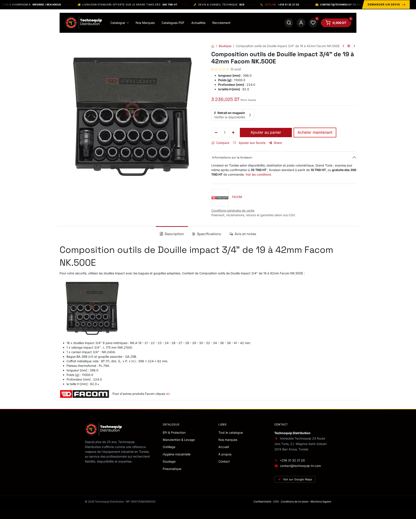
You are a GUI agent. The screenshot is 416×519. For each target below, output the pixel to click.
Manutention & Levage (179, 440)
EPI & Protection (174, 432)
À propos (224, 454)
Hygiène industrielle (176, 454)
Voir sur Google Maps (297, 479)
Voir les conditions (258, 174)
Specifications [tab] (208, 234)
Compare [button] (222, 143)
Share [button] (278, 143)
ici (167, 393)
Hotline (282, 4)
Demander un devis (384, 4)
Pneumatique (172, 469)
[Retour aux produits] (348, 46)
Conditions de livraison (295, 501)
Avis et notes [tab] (245, 234)
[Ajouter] (233, 133)
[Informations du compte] (301, 22)
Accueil (223, 447)
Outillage (169, 447)
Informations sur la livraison (231, 157)
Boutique (225, 46)
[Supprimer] (216, 133)
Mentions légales (320, 501)
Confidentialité (262, 501)
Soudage (169, 461)
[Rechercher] (288, 22)
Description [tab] (174, 234)
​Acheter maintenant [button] (314, 132)
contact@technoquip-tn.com (300, 466)
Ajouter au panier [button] (265, 132)
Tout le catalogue (230, 432)
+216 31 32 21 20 (292, 460)
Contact (224, 461)
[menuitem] (119, 23)
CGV (276, 501)
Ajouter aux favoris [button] (251, 143)
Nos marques (227, 440)
